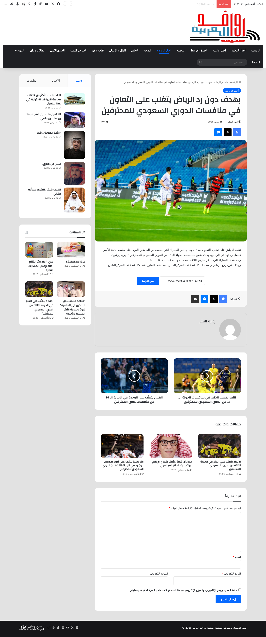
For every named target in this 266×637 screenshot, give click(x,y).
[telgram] (23, 4)
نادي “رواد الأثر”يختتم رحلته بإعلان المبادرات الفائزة (187, 3)
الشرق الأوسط (199, 50)
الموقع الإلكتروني (159, 573)
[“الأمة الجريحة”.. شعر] (74, 145)
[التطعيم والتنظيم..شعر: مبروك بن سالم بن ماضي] (74, 120)
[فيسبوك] (237, 132)
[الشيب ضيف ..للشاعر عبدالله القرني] (74, 200)
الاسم (237, 557)
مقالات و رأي (37, 50)
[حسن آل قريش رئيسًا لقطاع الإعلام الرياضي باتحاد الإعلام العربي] (170, 446)
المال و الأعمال (117, 50)
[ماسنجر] (218, 132)
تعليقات (31, 80)
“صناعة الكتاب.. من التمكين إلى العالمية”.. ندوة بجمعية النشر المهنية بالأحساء (72, 307)
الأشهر (79, 80)
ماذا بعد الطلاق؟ (75, 261)
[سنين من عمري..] (74, 173)
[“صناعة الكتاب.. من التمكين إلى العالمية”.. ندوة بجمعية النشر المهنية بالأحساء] (71, 289)
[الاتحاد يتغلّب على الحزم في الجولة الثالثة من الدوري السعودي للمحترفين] (219, 446)
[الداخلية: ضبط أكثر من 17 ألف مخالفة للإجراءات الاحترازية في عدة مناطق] (74, 99)
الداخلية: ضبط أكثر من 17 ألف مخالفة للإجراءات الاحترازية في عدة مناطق (43, 99)
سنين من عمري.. (51, 164)
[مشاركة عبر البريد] (195, 299)
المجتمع (181, 50)
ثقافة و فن (98, 50)
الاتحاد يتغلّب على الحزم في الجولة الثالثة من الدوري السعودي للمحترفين (220, 465)
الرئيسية (255, 50)
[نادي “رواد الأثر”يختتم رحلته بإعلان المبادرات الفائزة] (39, 250)
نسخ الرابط (148, 280)
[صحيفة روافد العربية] (225, 26)
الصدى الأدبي (57, 50)
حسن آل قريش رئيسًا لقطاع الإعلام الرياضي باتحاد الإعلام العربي (172, 463)
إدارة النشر (232, 121)
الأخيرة (56, 80)
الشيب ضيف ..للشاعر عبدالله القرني (44, 191)
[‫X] (228, 132)
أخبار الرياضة (164, 50)
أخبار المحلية (238, 50)
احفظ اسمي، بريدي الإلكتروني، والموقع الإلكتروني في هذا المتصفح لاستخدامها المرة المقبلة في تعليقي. (183, 590)
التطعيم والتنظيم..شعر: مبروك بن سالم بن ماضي (43, 116)
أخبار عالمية (219, 50)
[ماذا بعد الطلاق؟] (71, 250)
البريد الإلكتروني (231, 573)
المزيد (21, 50)
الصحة (147, 50)
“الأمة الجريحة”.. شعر (49, 132)
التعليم (134, 50)
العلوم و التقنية (78, 50)
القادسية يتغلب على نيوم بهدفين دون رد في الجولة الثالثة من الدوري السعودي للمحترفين (123, 465)
